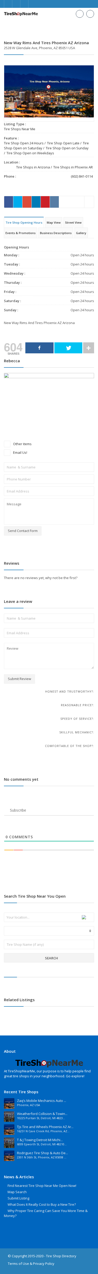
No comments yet (21, 779)
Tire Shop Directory (61, 1256)
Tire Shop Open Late (63, 143)
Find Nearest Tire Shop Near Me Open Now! (42, 1185)
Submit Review (19, 678)
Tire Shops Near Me (19, 129)
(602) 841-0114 (82, 176)
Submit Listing (18, 1198)
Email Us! (19, 452)
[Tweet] (68, 347)
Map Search (17, 1192)
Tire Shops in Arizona (33, 167)
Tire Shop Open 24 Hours (24, 143)
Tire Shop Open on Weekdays (30, 153)
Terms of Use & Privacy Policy (31, 1263)
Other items (22, 443)
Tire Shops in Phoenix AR (73, 167)
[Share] (39, 347)
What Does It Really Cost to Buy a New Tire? (42, 1204)
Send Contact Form (23, 530)
